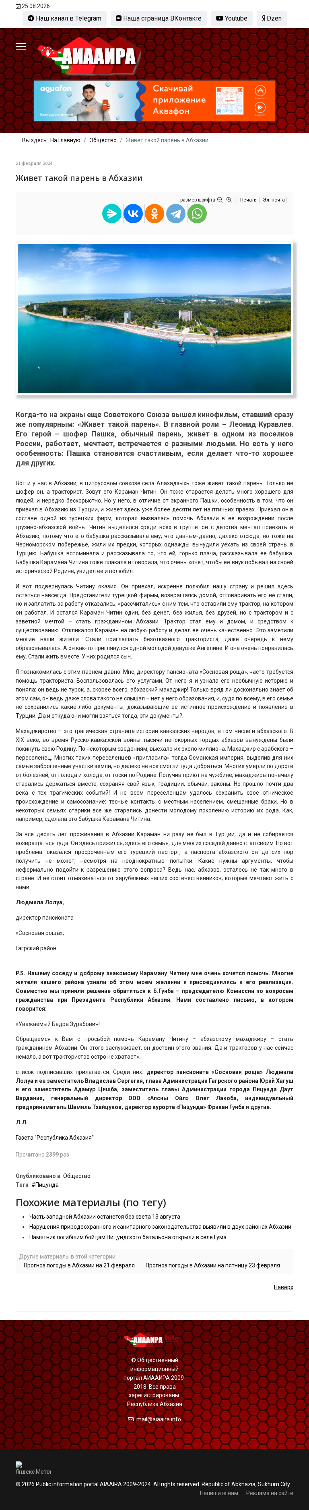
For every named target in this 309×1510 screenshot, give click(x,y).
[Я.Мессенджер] (112, 213)
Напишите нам (219, 1493)
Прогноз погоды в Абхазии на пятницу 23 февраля (213, 1265)
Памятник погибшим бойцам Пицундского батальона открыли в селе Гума (128, 1237)
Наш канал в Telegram (67, 18)
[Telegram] (175, 213)
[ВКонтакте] (133, 213)
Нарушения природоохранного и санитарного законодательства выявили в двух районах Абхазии (160, 1226)
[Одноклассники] (154, 213)
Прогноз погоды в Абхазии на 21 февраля (79, 1265)
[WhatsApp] (197, 213)
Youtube (235, 18)
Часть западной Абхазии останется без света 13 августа (104, 1216)
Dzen (273, 18)
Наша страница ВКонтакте (162, 18)
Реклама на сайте (269, 1493)
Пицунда (47, 1185)
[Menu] (21, 46)
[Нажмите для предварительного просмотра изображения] (154, 318)
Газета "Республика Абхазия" (55, 1137)
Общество (77, 1176)
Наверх (283, 1287)
